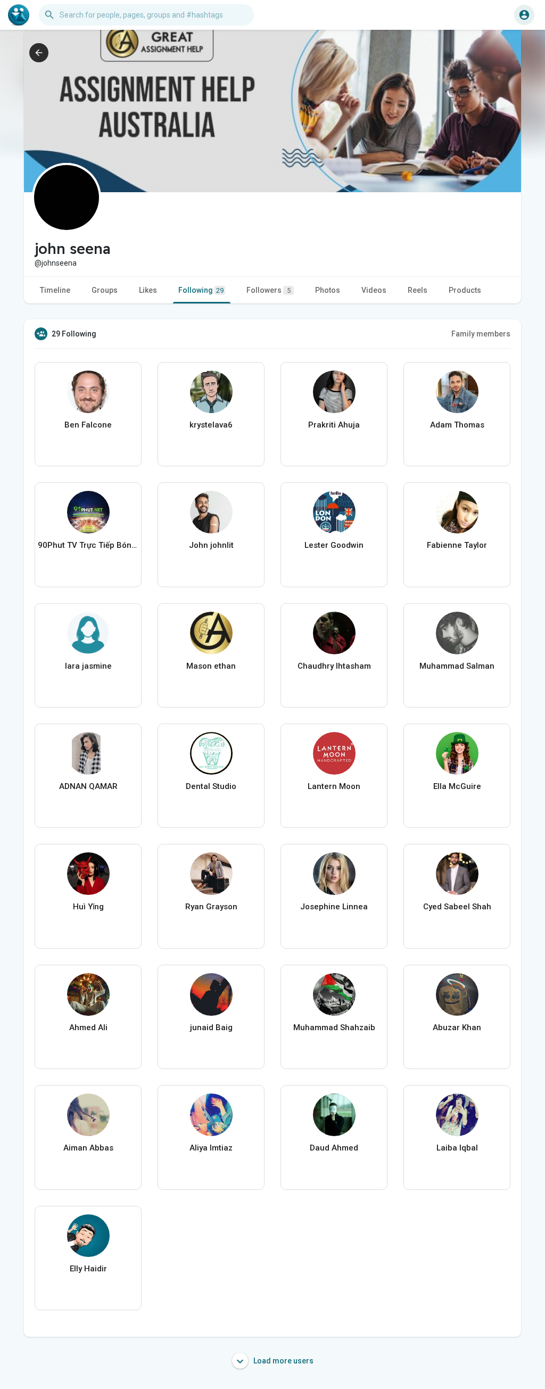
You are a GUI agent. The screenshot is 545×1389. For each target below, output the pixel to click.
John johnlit (211, 545)
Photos (327, 290)
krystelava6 (211, 425)
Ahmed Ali (88, 1027)
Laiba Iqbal (457, 1148)
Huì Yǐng (88, 906)
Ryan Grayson (211, 906)
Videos (373, 290)
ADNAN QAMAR (88, 786)
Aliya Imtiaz (211, 1148)
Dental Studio (211, 786)
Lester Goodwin (334, 545)
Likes (148, 290)
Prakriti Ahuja (334, 425)
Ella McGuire (457, 786)
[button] (524, 15)
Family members (480, 334)
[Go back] (38, 52)
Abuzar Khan (457, 1027)
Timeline (55, 290)
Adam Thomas (457, 425)
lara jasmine (88, 666)
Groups (105, 290)
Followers (268, 290)
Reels (417, 290)
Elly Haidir (88, 1268)
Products (465, 290)
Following (201, 290)
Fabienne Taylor (457, 545)
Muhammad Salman (456, 666)
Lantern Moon (334, 786)
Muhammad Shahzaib (334, 1027)
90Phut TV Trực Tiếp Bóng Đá (88, 545)
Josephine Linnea (334, 906)
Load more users (282, 1361)
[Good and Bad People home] (18, 15)
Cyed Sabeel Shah (457, 906)
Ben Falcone (88, 425)
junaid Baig (211, 1027)
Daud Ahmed (334, 1148)
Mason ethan (211, 666)
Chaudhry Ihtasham (334, 666)
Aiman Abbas (88, 1148)
